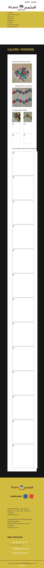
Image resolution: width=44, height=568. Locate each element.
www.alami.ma (20, 552)
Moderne (10, 18)
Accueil (9, 12)
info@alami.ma (20, 548)
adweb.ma (22, 565)
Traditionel (10, 20)
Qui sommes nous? (13, 14)
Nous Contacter (12, 27)
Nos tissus (10, 16)
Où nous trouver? (13, 25)
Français (33, 2)
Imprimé (10, 22)
